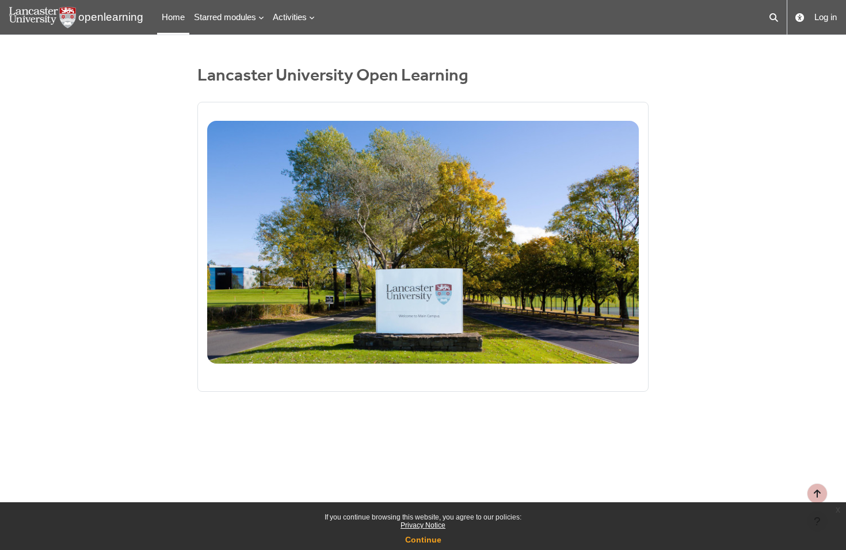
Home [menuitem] (173, 17)
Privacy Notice (423, 525)
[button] (774, 17)
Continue (423, 539)
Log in (825, 17)
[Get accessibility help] (799, 17)
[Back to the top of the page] (817, 493)
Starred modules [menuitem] (225, 17)
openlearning (110, 17)
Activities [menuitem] (290, 17)
